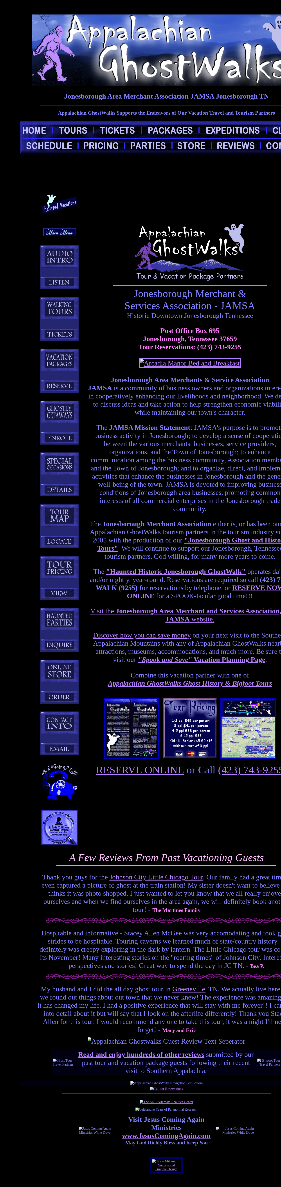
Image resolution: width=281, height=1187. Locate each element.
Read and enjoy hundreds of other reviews (141, 1054)
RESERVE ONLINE (140, 770)
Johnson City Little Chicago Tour (156, 877)
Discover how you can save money (142, 635)
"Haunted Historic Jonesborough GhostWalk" (176, 571)
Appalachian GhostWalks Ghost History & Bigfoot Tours (190, 683)
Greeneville (188, 989)
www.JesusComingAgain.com (166, 1136)
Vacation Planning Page (201, 659)
